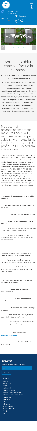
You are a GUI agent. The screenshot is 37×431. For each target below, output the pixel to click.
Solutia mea (6, 404)
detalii (18, 41)
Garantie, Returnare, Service (12, 393)
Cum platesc (7, 399)
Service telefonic (8, 406)
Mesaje (5, 411)
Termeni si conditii (9, 390)
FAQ (4, 402)
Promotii (5, 386)
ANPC (4, 413)
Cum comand (7, 397)
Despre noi (6, 379)
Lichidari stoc (7, 383)
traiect (6, 5)
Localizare (6, 381)
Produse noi (7, 388)
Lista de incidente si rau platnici (13, 395)
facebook (31, 7)
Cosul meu (21, 16)
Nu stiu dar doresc (9, 408)
